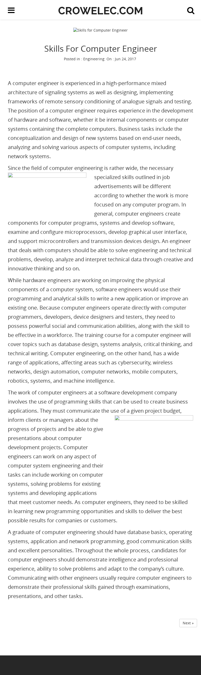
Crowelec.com (100, 10)
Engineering (93, 58)
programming (63, 511)
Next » (188, 622)
